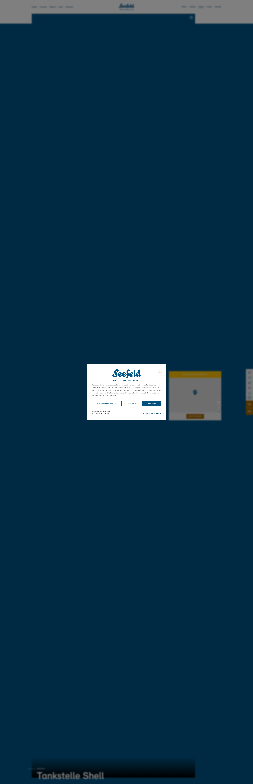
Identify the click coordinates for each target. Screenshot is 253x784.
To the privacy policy (151, 413)
